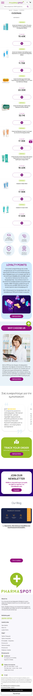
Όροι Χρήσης (5, 625)
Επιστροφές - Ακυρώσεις (8, 640)
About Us (4, 627)
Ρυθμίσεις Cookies (6, 650)
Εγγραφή (16, 490)
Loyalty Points (5, 630)
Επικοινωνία (5, 643)
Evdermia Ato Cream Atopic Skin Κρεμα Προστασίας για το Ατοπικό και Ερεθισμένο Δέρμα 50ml (22, 158)
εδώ (2, 683)
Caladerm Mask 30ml (21, 183)
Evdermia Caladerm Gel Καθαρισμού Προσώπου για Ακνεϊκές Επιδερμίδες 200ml (22, 53)
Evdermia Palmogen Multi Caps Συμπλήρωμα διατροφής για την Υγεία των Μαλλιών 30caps (22, 80)
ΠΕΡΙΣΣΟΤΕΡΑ (16, 316)
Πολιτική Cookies (6, 645)
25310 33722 (7, 618)
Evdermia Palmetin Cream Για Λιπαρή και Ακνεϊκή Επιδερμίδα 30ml (22, 132)
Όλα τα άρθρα (16, 560)
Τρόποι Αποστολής (6, 638)
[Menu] (2, 2)
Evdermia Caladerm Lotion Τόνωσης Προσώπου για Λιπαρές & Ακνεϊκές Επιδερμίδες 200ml (21, 26)
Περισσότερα (16, 693)
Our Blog (16, 503)
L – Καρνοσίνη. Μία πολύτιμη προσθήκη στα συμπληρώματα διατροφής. (16, 526)
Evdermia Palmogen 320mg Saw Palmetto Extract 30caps (21, 106)
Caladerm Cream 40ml (22, 207)
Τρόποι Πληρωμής (6, 636)
